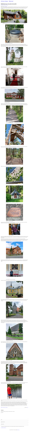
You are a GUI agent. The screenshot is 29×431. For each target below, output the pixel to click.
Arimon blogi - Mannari (7, 1)
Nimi (1, 419)
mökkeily (4, 407)
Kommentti (2, 412)
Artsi (27, 407)
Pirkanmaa (6, 407)
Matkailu (2, 407)
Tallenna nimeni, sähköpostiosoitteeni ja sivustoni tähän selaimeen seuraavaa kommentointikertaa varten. (12, 426)
